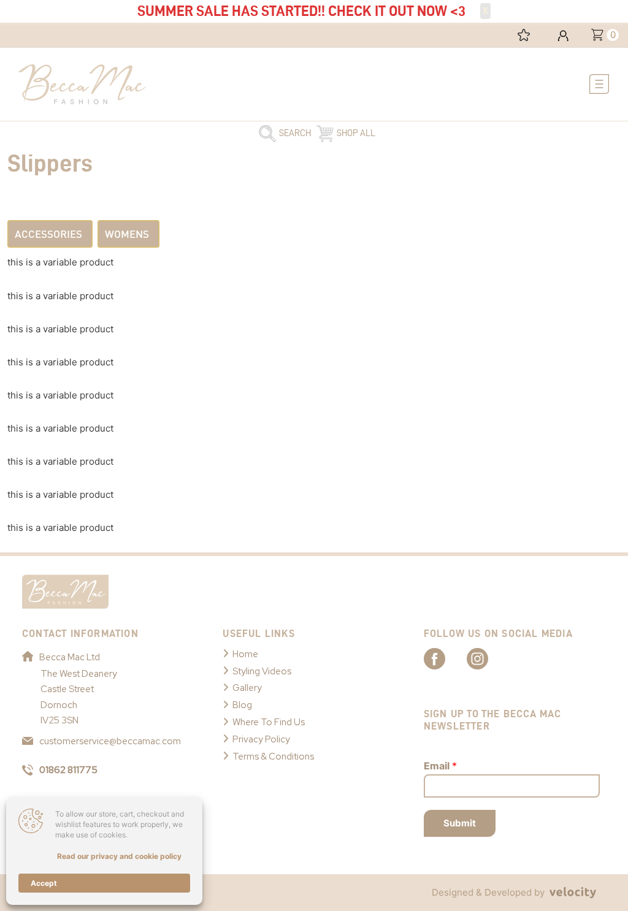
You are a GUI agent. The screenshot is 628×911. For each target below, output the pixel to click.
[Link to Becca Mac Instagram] (488, 657)
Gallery (247, 688)
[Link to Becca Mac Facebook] (445, 657)
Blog (242, 705)
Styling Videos (261, 671)
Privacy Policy (261, 739)
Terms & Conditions (273, 756)
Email (440, 766)
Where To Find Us (268, 722)
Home (245, 654)
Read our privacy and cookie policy (119, 856)
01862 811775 (68, 770)
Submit (459, 823)
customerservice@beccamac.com (110, 741)
